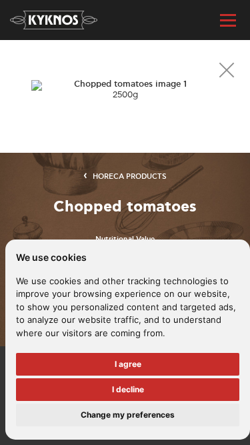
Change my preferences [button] (128, 415)
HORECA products (130, 176)
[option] (125, 89)
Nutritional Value (125, 239)
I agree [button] (128, 364)
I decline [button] (128, 389)
